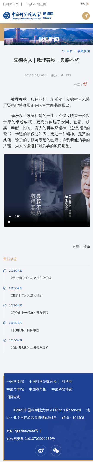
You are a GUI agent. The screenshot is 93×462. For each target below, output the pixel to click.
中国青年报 (15, 389)
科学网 (67, 381)
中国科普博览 (61, 389)
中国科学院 (15, 381)
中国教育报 (37, 389)
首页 (70, 51)
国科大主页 (10, 4)
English (31, 4)
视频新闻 (48, 39)
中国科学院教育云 (43, 381)
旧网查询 (13, 397)
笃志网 (41, 4)
